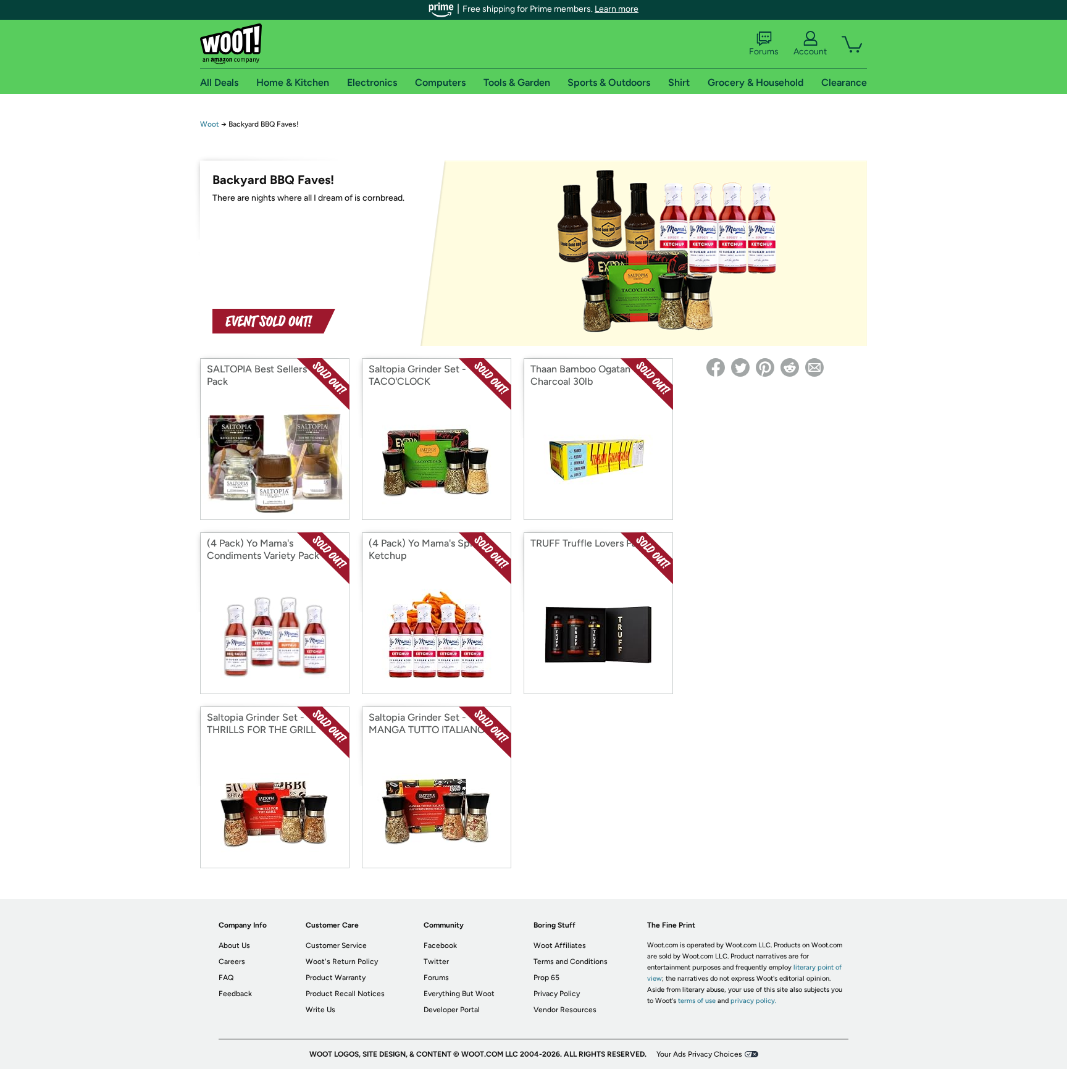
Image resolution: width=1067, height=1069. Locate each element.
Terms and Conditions (571, 961)
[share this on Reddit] (789, 367)
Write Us (320, 1009)
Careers (232, 961)
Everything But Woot (459, 993)
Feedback (235, 993)
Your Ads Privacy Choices (699, 1054)
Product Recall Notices (345, 993)
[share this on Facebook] (715, 367)
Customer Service (336, 945)
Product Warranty (336, 977)
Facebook (440, 945)
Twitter (436, 961)
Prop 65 (546, 977)
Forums (764, 51)
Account (810, 51)
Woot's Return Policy (342, 961)
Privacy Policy (557, 993)
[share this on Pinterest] (765, 367)
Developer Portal (452, 1009)
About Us (234, 945)
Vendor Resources (565, 1009)
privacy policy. (753, 1001)
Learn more (616, 9)
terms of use (697, 1001)
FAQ (226, 977)
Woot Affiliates (560, 945)
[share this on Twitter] (740, 367)
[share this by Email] (814, 367)
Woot (209, 124)
